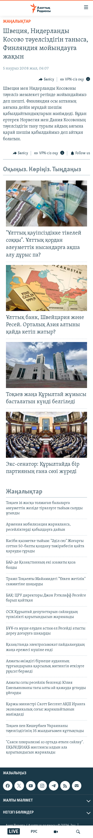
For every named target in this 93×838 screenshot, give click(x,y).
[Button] (46, 79)
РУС (34, 832)
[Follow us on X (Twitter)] (19, 785)
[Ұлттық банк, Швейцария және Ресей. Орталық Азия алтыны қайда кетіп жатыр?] (46, 288)
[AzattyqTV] (55, 832)
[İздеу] (78, 832)
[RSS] (65, 785)
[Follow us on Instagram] (42, 785)
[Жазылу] (76, 785)
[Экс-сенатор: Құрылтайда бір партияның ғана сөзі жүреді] (46, 435)
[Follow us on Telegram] (53, 785)
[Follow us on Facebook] (7, 785)
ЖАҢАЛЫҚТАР (17, 22)
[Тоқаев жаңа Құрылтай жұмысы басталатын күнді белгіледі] (46, 365)
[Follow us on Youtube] (30, 785)
